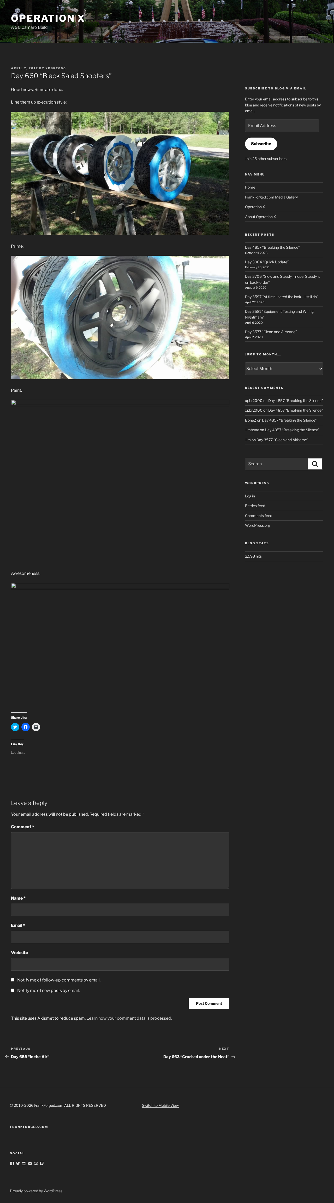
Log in (250, 496)
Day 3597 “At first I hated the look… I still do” (281, 296)
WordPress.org (257, 525)
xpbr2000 (55, 68)
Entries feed (255, 505)
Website (19, 952)
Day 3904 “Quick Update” (267, 262)
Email (18, 925)
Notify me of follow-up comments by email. (58, 980)
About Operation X (260, 216)
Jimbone (252, 430)
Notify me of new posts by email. (48, 990)
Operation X (48, 18)
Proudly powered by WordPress (36, 1191)
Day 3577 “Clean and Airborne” (271, 332)
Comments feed (258, 515)
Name (18, 898)
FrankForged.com (29, 1127)
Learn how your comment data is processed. (129, 1018)
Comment (22, 826)
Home (250, 187)
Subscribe (261, 143)
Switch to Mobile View (160, 1105)
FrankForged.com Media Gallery (271, 197)
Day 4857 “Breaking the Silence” (272, 247)
